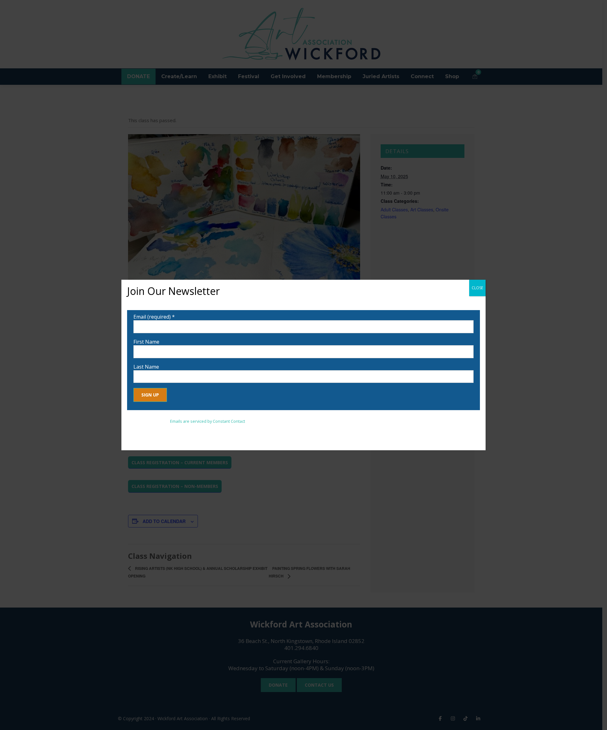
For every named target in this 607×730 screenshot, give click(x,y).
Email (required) (154, 316)
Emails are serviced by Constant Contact (207, 421)
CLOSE (477, 287)
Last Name (146, 366)
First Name (146, 341)
